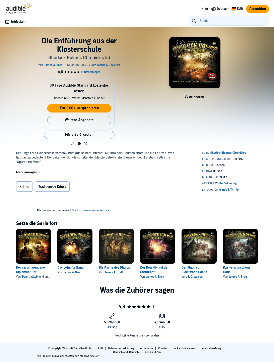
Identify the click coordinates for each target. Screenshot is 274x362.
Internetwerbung (212, 348)
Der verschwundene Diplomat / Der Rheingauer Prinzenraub (33, 272)
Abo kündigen (153, 352)
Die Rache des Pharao (115, 268)
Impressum (146, 348)
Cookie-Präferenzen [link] (184, 348)
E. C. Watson (195, 276)
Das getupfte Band (70, 268)
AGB (100, 348)
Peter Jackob (30, 276)
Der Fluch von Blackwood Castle (194, 270)
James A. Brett (72, 272)
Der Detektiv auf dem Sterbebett (155, 270)
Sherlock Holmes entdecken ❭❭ (90, 210)
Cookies (163, 348)
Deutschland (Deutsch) (126, 352)
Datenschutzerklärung (121, 348)
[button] (72, 143)
